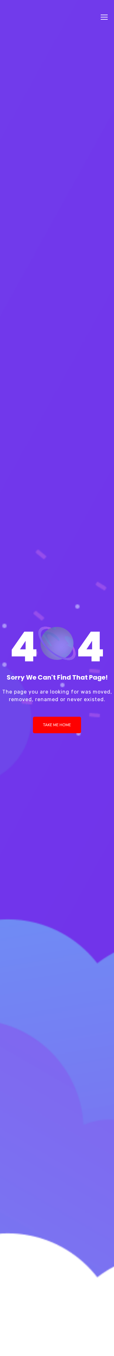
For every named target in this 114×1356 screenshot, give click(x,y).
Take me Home (57, 725)
